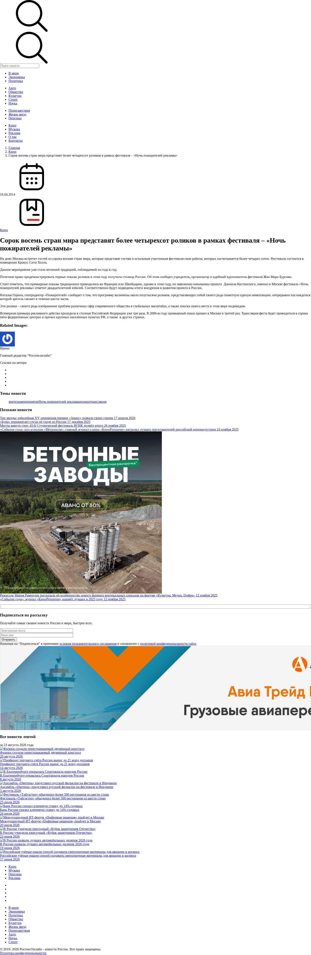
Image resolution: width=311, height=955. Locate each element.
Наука (12, 103)
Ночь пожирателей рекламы (59, 401)
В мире (13, 73)
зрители (14, 401)
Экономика (16, 77)
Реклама (14, 133)
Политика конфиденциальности (23, 953)
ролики (84, 401)
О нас (12, 137)
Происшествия (19, 110)
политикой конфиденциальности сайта (168, 643)
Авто (12, 88)
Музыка (14, 129)
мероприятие (29, 401)
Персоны (15, 118)
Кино (12, 125)
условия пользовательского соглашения (88, 643)
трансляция (98, 401)
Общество (15, 92)
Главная (14, 148)
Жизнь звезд (17, 114)
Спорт (13, 99)
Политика (15, 81)
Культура (14, 95)
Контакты (15, 140)
